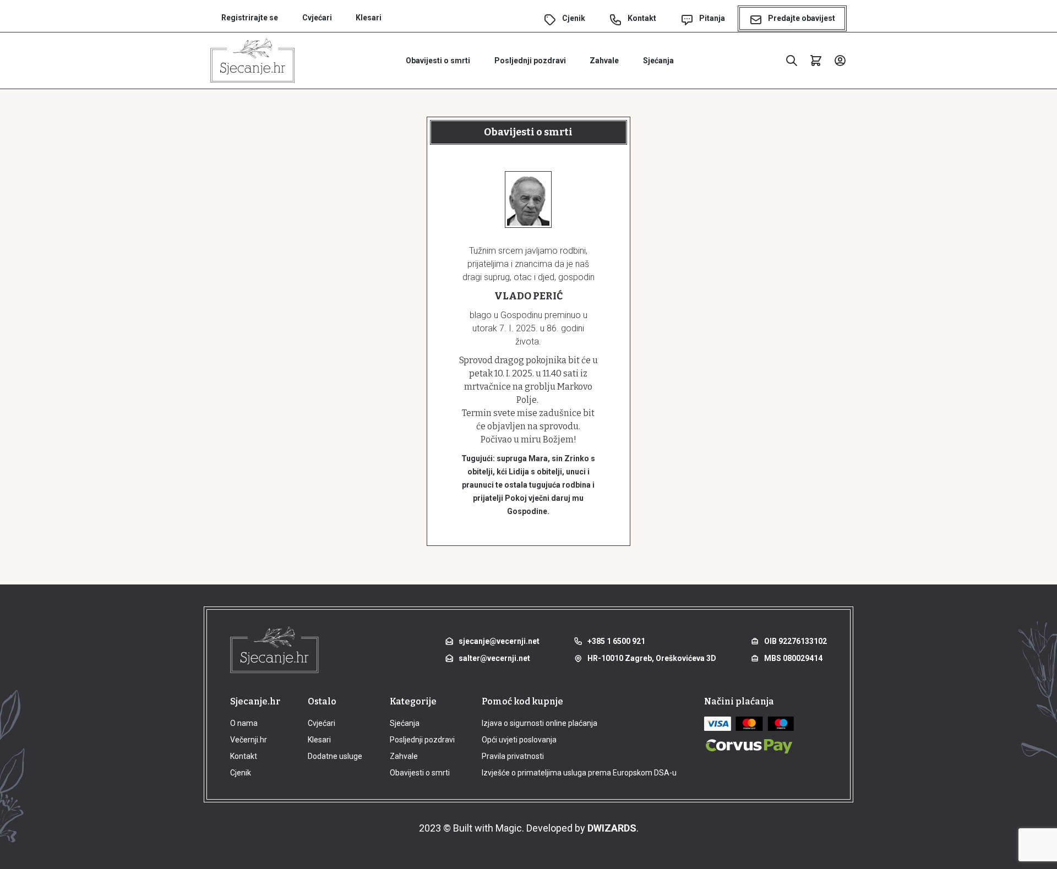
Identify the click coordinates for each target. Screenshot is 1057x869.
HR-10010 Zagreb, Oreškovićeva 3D (651, 658)
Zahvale (604, 60)
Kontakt (642, 18)
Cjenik (573, 18)
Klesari (369, 17)
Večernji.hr (248, 739)
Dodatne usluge (335, 756)
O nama (244, 723)
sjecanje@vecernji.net (499, 641)
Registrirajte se (249, 17)
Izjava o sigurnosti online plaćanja (539, 723)
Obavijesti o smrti (438, 60)
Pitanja (712, 18)
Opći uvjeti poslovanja (519, 739)
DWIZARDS (611, 828)
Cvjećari (317, 17)
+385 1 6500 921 (616, 641)
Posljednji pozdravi (530, 60)
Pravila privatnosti (513, 756)
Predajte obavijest (801, 18)
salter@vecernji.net (494, 658)
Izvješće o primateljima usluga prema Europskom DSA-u (579, 772)
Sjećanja (658, 60)
